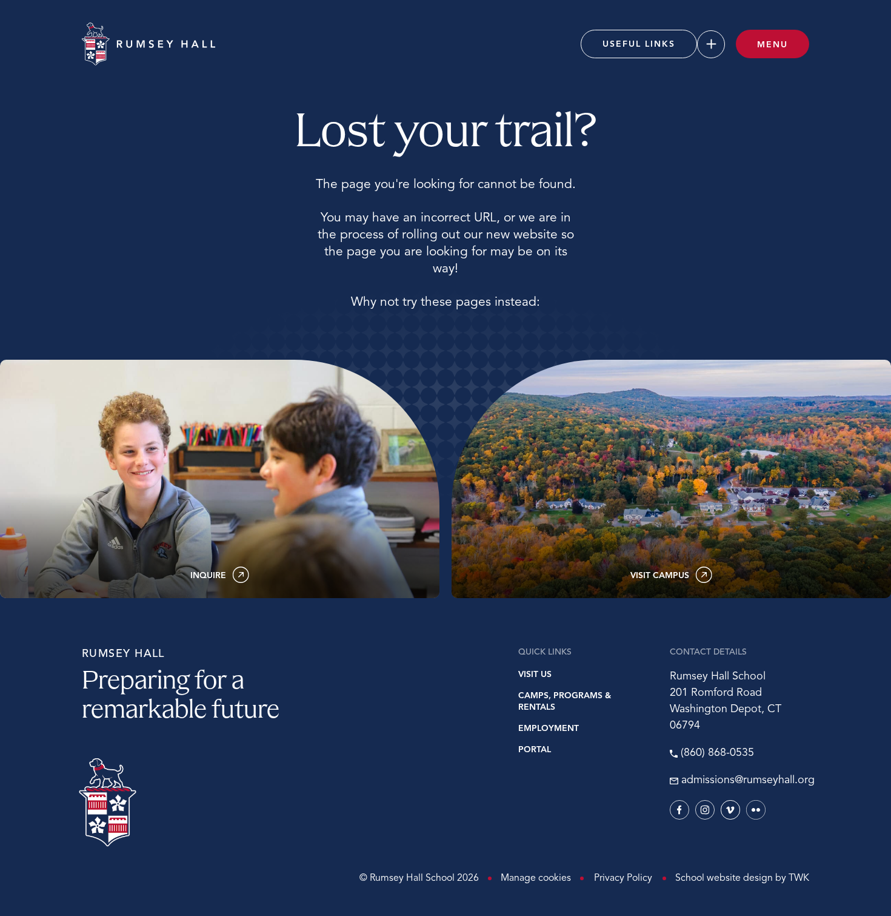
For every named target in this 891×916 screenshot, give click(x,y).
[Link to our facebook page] (679, 810)
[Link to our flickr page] (756, 810)
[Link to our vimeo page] (730, 810)
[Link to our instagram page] (705, 810)
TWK (799, 878)
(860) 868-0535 (717, 753)
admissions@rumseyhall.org (745, 780)
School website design (724, 878)
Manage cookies (536, 878)
